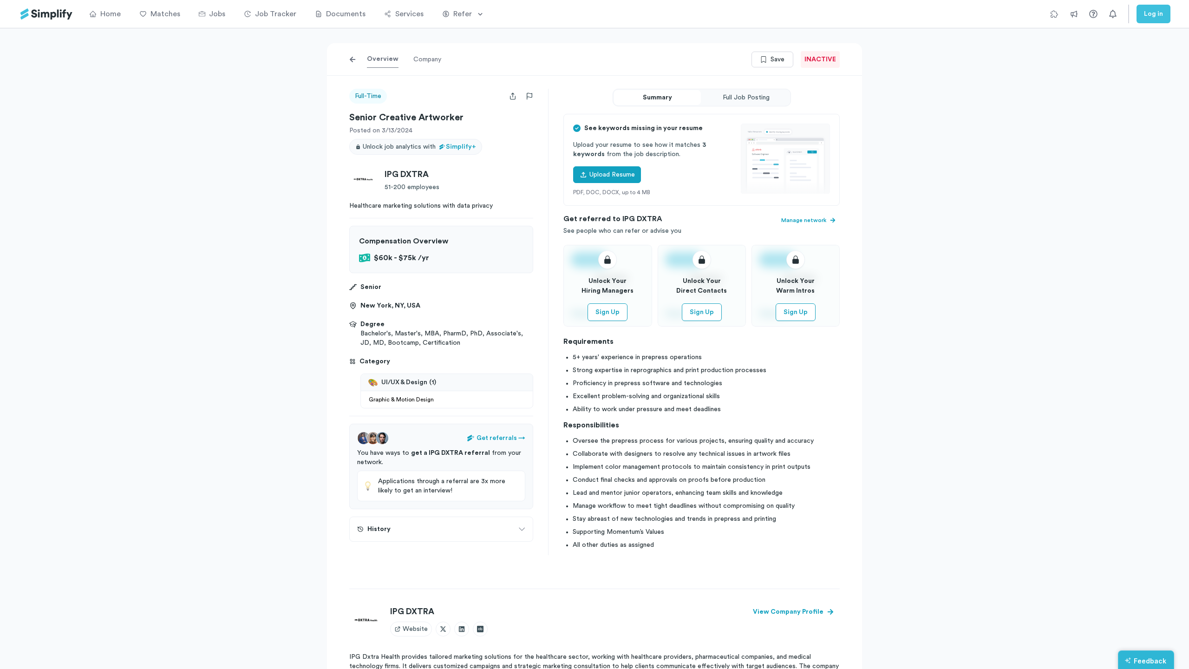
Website (415, 629)
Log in (1153, 14)
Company (427, 59)
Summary (657, 97)
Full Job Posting (746, 97)
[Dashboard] (46, 14)
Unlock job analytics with (419, 147)
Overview (383, 59)
